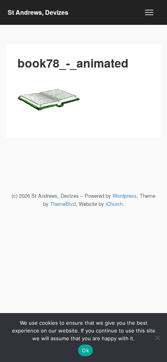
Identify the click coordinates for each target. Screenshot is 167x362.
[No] (157, 337)
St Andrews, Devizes (38, 12)
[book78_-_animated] (83, 94)
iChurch (114, 203)
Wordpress (125, 195)
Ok (85, 350)
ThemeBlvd (63, 203)
